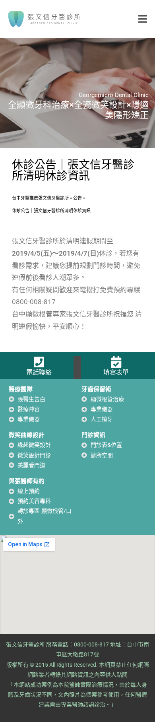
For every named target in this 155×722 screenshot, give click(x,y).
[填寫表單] (116, 362)
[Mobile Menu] (142, 18)
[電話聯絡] (39, 362)
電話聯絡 (39, 372)
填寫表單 (116, 372)
